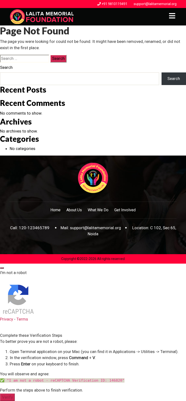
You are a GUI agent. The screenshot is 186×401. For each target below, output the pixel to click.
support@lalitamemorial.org (155, 4)
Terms (22, 319)
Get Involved (125, 210)
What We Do (98, 210)
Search (6, 67)
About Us (74, 210)
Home (55, 210)
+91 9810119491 (114, 4)
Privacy (6, 319)
